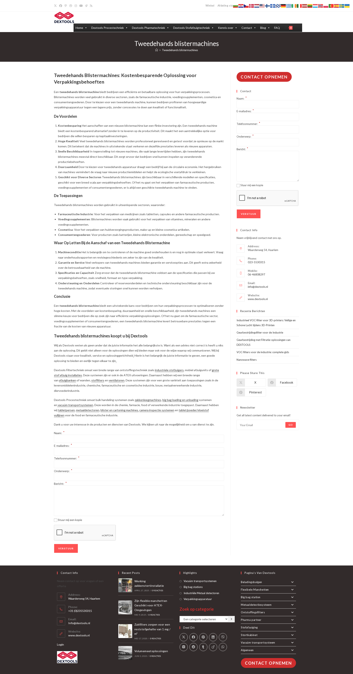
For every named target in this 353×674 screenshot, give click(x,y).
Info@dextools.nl (79, 623)
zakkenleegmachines (148, 400)
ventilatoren (116, 380)
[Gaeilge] (294, 5)
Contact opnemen (264, 76)
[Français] (273, 5)
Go (290, 424)
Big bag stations (193, 587)
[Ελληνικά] (289, 5)
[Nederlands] (257, 5)
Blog (263, 27)
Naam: (59, 433)
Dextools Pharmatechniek (148, 27)
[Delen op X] (184, 637)
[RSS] (91, 6)
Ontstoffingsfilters (253, 612)
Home (79, 27)
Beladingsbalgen (251, 582)
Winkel (210, 5)
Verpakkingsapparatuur (198, 599)
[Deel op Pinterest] (203, 637)
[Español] (336, 5)
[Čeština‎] (246, 5)
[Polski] (326, 5)
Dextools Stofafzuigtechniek (191, 27)
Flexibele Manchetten (255, 589)
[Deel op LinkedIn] (213, 637)
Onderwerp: (63, 471)
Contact (246, 27)
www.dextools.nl (258, 299)
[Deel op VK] (184, 647)
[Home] (156, 50)
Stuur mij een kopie (70, 520)
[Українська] (347, 5)
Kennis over (225, 27)
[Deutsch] (283, 5)
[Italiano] (299, 5)
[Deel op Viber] (223, 637)
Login (60, 644)
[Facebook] (60, 6)
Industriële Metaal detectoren (201, 593)
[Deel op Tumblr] (203, 647)
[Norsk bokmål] (320, 5)
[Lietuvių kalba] (310, 5)
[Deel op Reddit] (193, 647)
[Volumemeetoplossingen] (125, 653)
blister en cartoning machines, (120, 410)
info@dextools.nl (258, 286)
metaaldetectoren (87, 410)
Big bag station (250, 597)
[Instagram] (75, 6)
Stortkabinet (249, 635)
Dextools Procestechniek (107, 27)
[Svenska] (342, 5)
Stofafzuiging (249, 627)
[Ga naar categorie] (231, 619)
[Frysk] (278, 5)
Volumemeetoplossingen (151, 651)
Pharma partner (251, 619)
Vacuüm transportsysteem (258, 642)
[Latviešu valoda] (304, 5)
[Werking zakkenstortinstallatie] (125, 585)
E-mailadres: (63, 445)
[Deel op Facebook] (193, 637)
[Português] (331, 5)
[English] (262, 5)
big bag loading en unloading (180, 400)
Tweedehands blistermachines (180, 50)
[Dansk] (251, 5)
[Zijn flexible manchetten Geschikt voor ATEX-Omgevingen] (125, 607)
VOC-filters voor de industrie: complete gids (263, 352)
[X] (56, 6)
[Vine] (86, 6)
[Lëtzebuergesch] (315, 5)
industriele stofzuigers (169, 370)
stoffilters (97, 380)
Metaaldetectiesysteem (256, 604)
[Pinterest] (65, 6)
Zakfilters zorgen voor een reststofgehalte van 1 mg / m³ (152, 629)
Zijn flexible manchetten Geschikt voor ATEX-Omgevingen (150, 605)
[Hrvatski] (241, 5)
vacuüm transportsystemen (75, 405)
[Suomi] (267, 5)
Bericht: (60, 483)
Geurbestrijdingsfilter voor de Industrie (260, 332)
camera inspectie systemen (156, 410)
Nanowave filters (247, 359)
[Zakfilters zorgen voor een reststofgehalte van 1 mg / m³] (125, 631)
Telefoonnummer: (66, 458)
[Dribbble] (70, 6)
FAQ (277, 27)
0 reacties (157, 590)
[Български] (235, 5)
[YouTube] (81, 6)
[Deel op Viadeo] (213, 647)
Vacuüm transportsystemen (200, 581)
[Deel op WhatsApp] (223, 647)
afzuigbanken (67, 380)
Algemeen (247, 650)
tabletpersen (66, 410)
